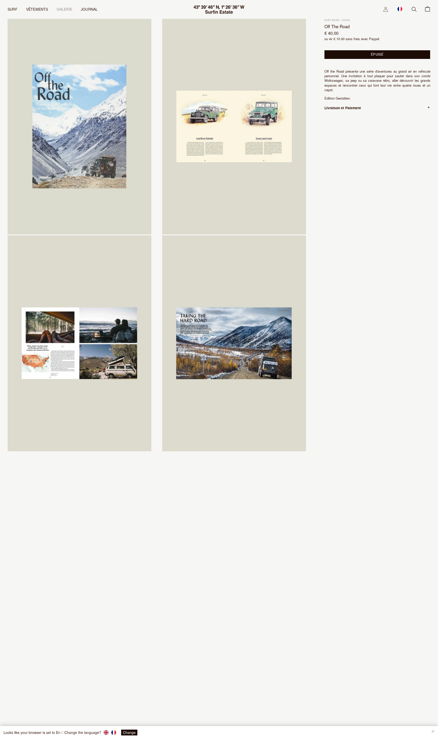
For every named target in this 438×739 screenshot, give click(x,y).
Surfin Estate (331, 20)
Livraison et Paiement (342, 107)
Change (129, 732)
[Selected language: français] (400, 8)
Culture (346, 20)
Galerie (64, 9)
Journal (89, 9)
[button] (400, 8)
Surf (12, 9)
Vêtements (37, 9)
